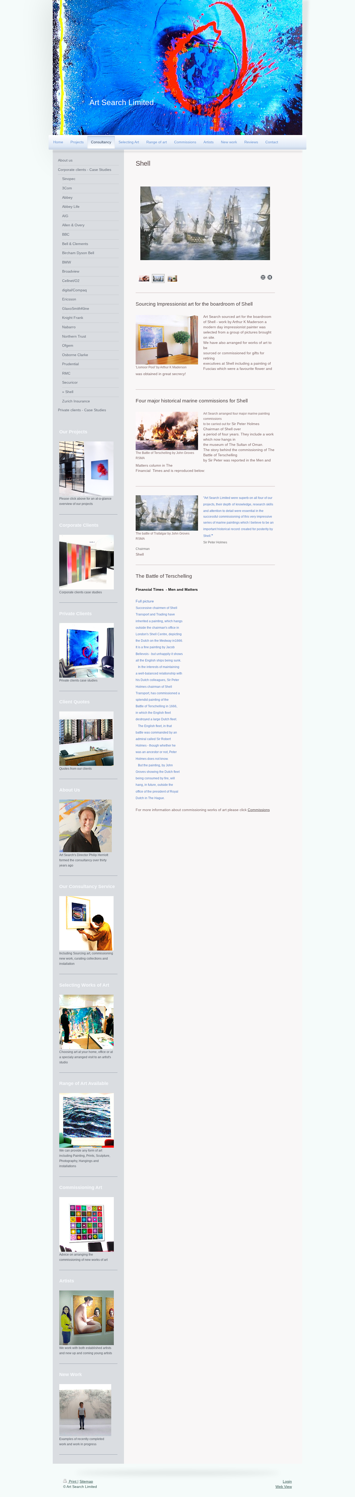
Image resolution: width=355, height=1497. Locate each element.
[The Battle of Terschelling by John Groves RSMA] (167, 431)
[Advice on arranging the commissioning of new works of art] (86, 1224)
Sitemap (86, 1481)
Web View (283, 1487)
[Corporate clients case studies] (86, 562)
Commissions (259, 810)
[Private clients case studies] (86, 650)
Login (287, 1481)
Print (72, 1481)
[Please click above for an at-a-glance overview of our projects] (86, 468)
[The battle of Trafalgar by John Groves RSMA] (167, 513)
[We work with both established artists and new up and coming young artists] (86, 1317)
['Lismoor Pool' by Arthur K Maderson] (167, 339)
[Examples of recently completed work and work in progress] (85, 1410)
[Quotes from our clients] (86, 738)
